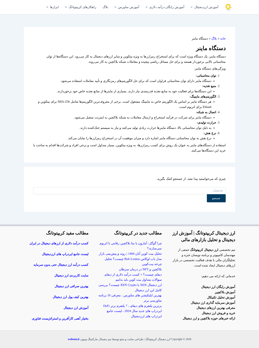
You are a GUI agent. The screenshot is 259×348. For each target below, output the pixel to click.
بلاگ (214, 38)
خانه (223, 38)
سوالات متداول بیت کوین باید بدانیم (139, 279)
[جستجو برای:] (129, 191)
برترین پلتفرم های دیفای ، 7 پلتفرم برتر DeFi (132, 306)
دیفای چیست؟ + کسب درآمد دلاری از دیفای (133, 274)
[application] (192, 7)
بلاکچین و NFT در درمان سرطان (140, 269)
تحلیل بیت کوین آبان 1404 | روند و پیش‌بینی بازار (130, 253)
